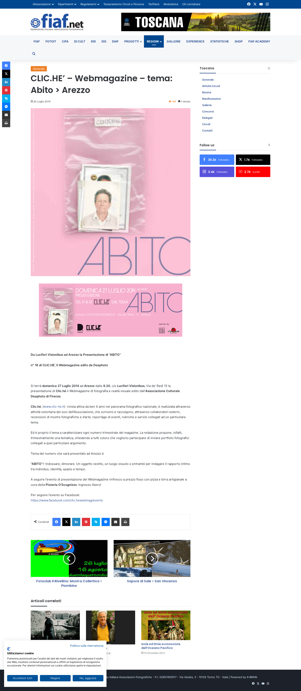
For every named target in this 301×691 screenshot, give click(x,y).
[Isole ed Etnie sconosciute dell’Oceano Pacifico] (165, 625)
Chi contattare (191, 4)
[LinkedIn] (76, 522)
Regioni (153, 41)
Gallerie (174, 41)
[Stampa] (125, 522)
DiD (93, 41)
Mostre (206, 92)
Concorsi (208, 111)
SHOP (239, 41)
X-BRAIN (252, 677)
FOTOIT (50, 41)
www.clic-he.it (54, 406)
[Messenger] (106, 522)
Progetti (131, 41)
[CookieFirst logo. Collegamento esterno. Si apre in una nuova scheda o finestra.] (8, 649)
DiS (104, 41)
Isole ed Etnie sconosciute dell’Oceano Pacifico (160, 646)
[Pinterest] (86, 522)
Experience (195, 41)
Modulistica (171, 4)
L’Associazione (42, 4)
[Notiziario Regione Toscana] (57, 22)
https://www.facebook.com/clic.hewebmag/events (67, 500)
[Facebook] (56, 522)
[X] (66, 522)
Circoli (206, 124)
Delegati (207, 117)
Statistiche (219, 41)
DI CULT (79, 41)
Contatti (207, 130)
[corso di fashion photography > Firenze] (55, 627)
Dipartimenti (65, 4)
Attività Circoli (211, 86)
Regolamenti (88, 4)
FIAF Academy (259, 41)
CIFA (65, 41)
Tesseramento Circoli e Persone (123, 4)
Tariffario (154, 4)
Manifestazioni (211, 98)
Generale (39, 68)
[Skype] (96, 522)
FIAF (37, 41)
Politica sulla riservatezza (86, 645)
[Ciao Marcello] (110, 627)
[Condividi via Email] (115, 522)
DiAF (115, 41)
